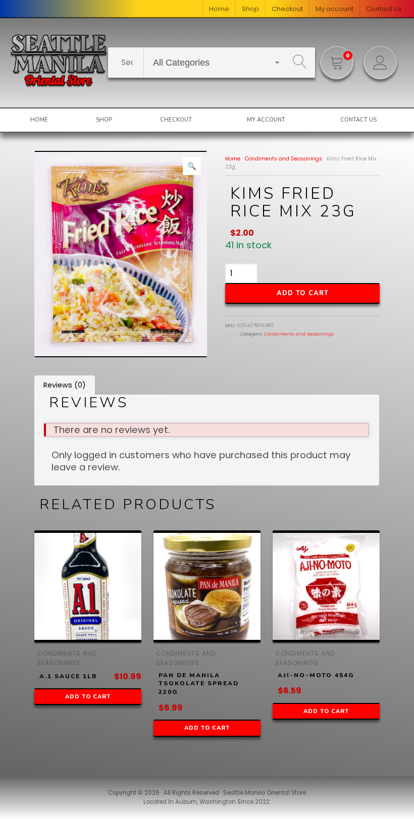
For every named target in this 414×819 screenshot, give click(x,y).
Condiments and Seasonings (283, 158)
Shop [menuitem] (250, 9)
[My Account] (380, 62)
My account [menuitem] (334, 9)
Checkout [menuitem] (287, 9)
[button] (192, 166)
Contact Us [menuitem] (384, 9)
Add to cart (303, 293)
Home (232, 158)
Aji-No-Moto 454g (316, 675)
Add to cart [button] (88, 696)
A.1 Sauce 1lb (68, 676)
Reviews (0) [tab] (64, 385)
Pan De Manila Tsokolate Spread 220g (199, 683)
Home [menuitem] (219, 9)
